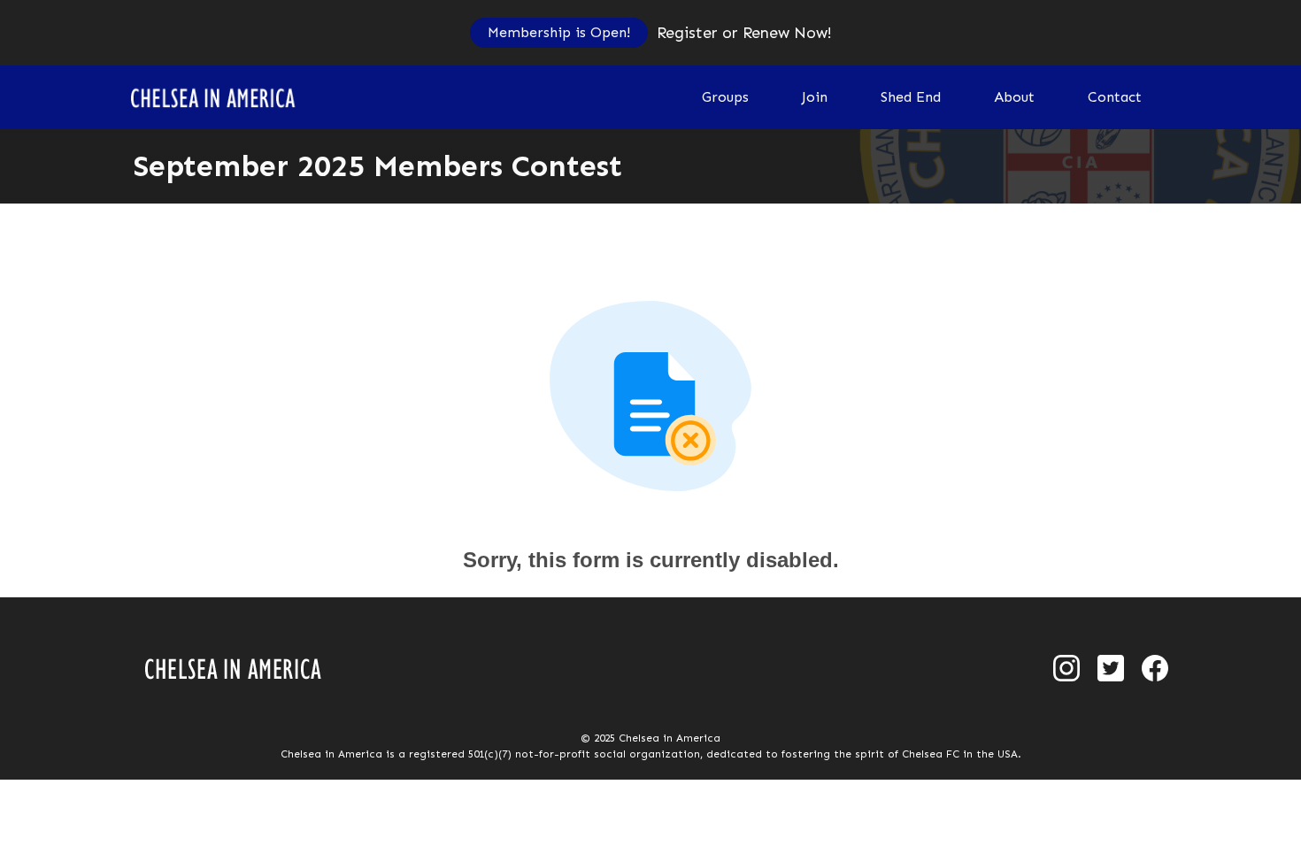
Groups (725, 96)
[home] (223, 97)
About (1014, 96)
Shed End (911, 96)
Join (815, 96)
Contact (1115, 96)
